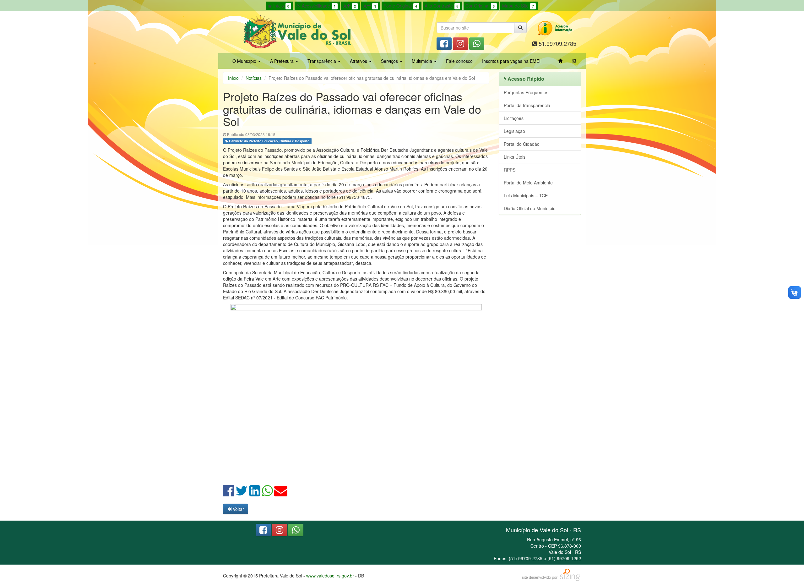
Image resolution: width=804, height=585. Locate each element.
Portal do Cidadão (522, 144)
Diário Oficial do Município (530, 208)
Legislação (514, 131)
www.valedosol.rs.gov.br (330, 575)
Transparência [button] (322, 61)
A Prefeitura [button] (282, 61)
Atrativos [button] (359, 61)
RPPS (509, 170)
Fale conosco (459, 61)
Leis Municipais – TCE (526, 195)
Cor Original (480, 6)
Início (280, 6)
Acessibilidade (318, 6)
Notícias (254, 78)
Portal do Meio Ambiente (528, 182)
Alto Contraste (441, 6)
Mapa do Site (518, 6)
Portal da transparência (527, 105)
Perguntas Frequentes (526, 92)
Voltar (237, 509)
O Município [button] (245, 61)
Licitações (514, 118)
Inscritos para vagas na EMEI (511, 61)
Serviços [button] (390, 61)
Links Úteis (514, 157)
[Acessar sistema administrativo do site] (574, 61)
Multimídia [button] (422, 61)
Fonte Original (400, 6)
